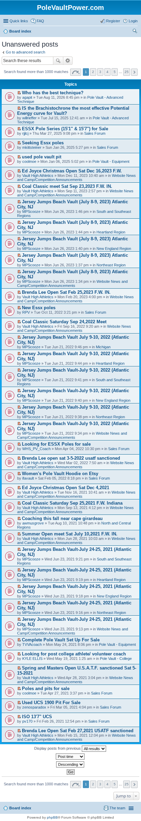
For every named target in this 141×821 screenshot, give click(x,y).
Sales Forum (94, 133)
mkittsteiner (31, 147)
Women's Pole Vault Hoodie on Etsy (60, 473)
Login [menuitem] (133, 21)
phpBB (52, 817)
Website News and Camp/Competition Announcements (76, 177)
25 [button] (127, 72)
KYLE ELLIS (32, 658)
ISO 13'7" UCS (37, 716)
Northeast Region (111, 265)
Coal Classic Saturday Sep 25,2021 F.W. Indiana (72, 503)
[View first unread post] (19, 93)
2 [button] (93, 72)
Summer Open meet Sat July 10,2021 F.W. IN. (69, 533)
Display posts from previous (58, 748)
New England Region (114, 248)
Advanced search (68, 61)
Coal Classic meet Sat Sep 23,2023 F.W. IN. (67, 186)
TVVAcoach (32, 644)
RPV (26, 312)
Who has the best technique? (53, 92)
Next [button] (134, 72)
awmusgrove (33, 523)
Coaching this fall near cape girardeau (62, 518)
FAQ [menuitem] (40, 21)
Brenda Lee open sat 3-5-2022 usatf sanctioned (71, 458)
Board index (20, 808)
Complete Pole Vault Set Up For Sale (61, 639)
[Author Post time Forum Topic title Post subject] (70, 756)
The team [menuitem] (117, 808)
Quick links (19, 21)
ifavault (28, 478)
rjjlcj (25, 133)
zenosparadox (34, 707)
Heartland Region (111, 232)
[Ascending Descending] (70, 764)
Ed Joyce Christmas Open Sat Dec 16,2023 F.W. (72, 170)
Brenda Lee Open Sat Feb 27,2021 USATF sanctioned (77, 730)
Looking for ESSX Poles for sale (56, 444)
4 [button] (107, 72)
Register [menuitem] (113, 21)
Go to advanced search (25, 52)
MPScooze (31, 211)
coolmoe (29, 161)
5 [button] (115, 72)
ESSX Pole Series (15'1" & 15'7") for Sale (65, 128)
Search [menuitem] (135, 32)
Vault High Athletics (37, 175)
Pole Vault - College (116, 658)
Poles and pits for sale (45, 688)
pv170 (27, 721)
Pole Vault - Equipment (110, 161)
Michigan (103, 347)
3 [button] (100, 72)
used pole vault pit (41, 156)
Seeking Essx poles (43, 142)
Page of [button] (75, 72)
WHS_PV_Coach (36, 449)
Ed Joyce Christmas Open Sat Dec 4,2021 (65, 487)
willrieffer (29, 118)
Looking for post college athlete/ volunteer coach (74, 653)
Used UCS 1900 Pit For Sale (51, 702)
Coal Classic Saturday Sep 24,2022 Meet (64, 321)
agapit (27, 97)
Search (58, 61)
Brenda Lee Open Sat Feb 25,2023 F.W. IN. (66, 292)
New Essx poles (38, 307)
